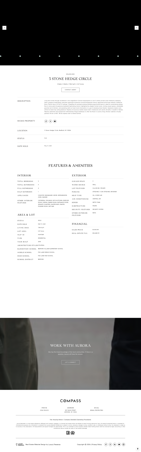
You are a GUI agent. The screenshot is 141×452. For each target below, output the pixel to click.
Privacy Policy (97, 444)
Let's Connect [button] (70, 362)
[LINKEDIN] (114, 444)
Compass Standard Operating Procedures (77, 419)
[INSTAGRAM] (110, 444)
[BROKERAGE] (123, 444)
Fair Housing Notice (56, 419)
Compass (56, 423)
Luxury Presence (54, 444)
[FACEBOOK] (106, 444)
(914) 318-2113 (44, 410)
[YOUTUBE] (119, 444)
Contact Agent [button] (70, 89)
